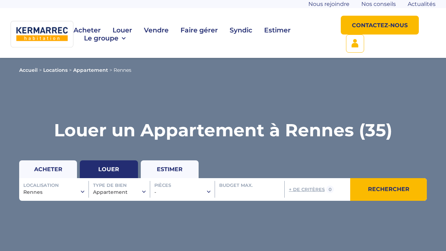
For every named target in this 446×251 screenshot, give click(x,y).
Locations (55, 70)
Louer (122, 30)
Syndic (241, 30)
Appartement (90, 70)
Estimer (277, 30)
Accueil (28, 70)
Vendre (156, 30)
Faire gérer (199, 30)
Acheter (87, 30)
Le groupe (101, 38)
